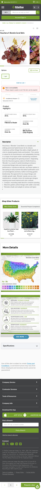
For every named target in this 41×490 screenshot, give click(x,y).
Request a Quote (30, 485)
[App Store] (10, 413)
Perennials (30, 23)
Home (4, 23)
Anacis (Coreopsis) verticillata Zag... (30, 230)
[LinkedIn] (17, 444)
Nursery (18, 23)
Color (24, 23)
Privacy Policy (20, 472)
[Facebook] (4, 444)
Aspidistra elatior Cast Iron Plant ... (11, 230)
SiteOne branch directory (10, 435)
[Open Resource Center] (37, 486)
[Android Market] (30, 413)
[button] (10, 2)
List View (35, 70)
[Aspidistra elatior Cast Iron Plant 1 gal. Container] (11, 220)
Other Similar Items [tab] (10, 206)
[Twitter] (8, 444)
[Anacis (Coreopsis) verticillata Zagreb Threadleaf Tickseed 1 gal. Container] (29, 220)
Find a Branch (7, 420)
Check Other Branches (33, 99)
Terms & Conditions (7, 472)
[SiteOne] (18, 8)
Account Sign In (20, 17)
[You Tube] (12, 444)
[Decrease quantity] (4, 485)
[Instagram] (21, 444)
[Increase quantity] (17, 485)
